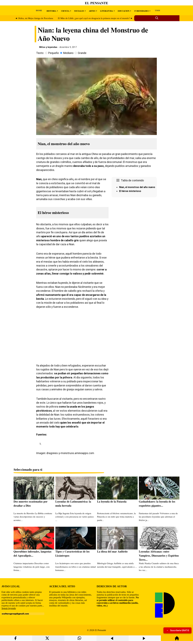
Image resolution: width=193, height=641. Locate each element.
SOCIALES (79, 10)
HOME (39, 10)
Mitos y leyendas (48, 47)
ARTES (92, 10)
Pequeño (53, 53)
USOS (157, 10)
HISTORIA (51, 10)
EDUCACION (123, 10)
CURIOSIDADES (141, 10)
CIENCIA (65, 10)
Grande (82, 53)
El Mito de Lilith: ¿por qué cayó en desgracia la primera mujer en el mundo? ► (95, 18)
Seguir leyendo (9, 608)
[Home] (177, 639)
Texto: (40, 53)
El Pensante (96, 2)
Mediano (68, 53)
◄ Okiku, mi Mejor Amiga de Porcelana (34, 18)
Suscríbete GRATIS (179, 630)
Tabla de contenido (132, 180)
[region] (134, 224)
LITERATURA (106, 10)
